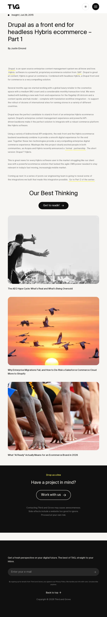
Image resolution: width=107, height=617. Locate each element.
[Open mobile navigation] (95, 6)
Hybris (11, 72)
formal (69, 149)
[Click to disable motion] (85, 6)
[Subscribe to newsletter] (95, 572)
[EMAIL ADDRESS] (53, 572)
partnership (79, 149)
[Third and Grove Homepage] (13, 6)
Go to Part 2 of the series (81, 180)
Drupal (11, 69)
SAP (79, 72)
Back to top (52, 593)
